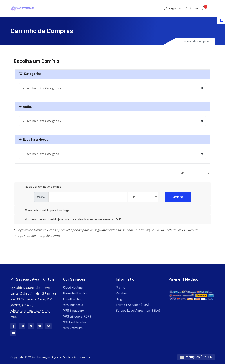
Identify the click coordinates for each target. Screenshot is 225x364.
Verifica (177, 197)
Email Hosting (72, 299)
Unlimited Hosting (75, 293)
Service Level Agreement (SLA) (138, 311)
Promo (120, 288)
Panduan (122, 293)
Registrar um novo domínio (43, 186)
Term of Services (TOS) (132, 305)
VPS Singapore (73, 311)
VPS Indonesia (73, 305)
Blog (119, 299)
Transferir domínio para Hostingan (48, 210)
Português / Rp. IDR (198, 357)
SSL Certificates (74, 322)
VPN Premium (73, 328)
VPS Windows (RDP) (77, 316)
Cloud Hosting (73, 288)
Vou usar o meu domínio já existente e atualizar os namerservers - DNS (73, 219)
